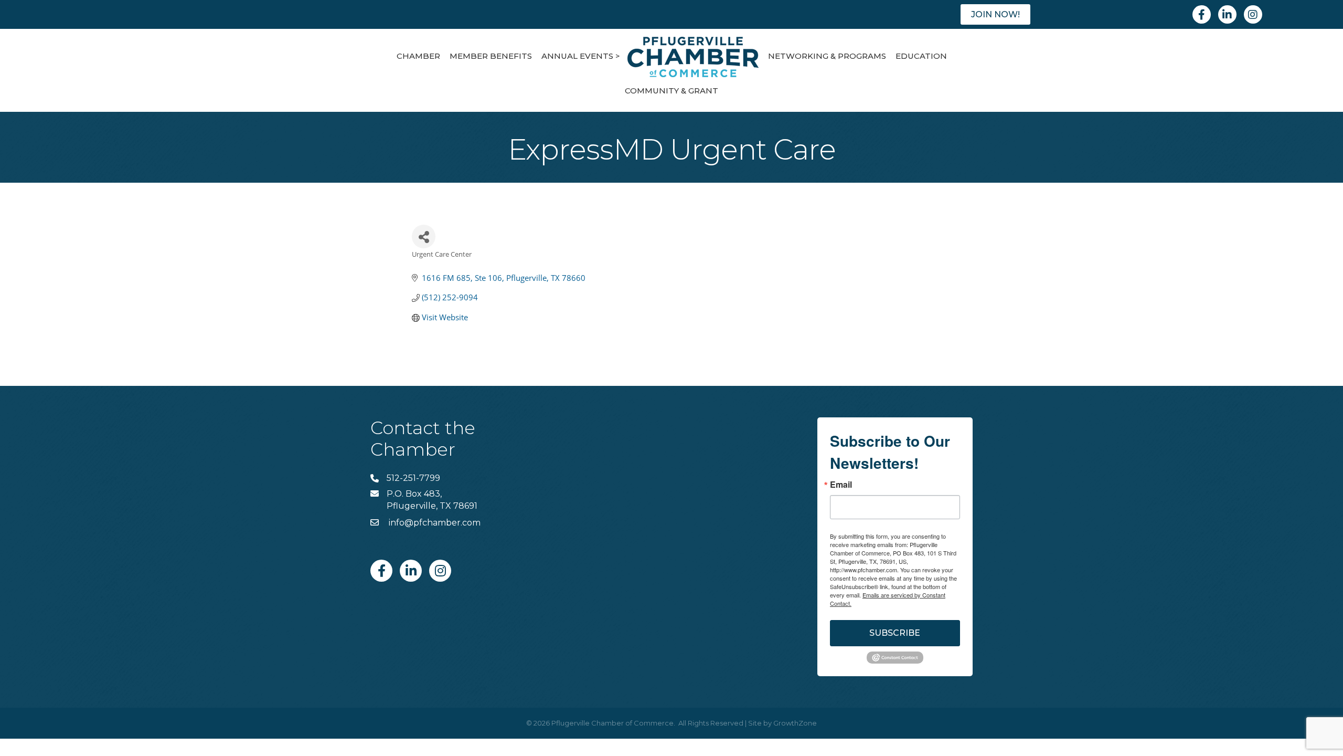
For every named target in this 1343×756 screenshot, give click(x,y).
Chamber (418, 56)
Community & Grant (671, 91)
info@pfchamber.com (434, 523)
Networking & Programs (827, 56)
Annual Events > (580, 56)
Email (841, 484)
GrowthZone (795, 723)
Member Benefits (491, 56)
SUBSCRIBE (894, 633)
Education (921, 56)
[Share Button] (423, 236)
